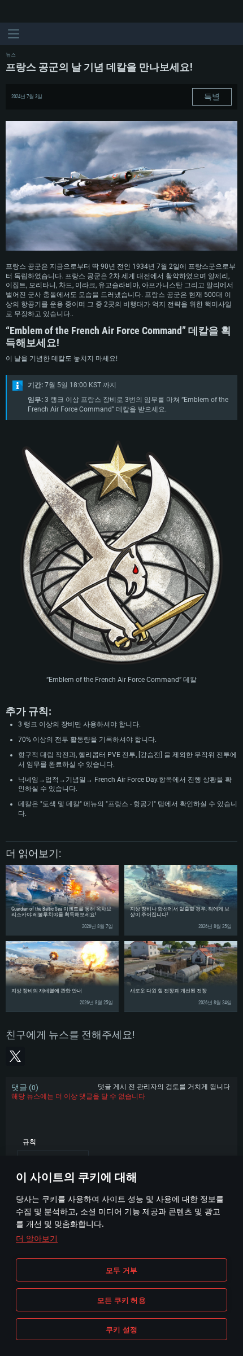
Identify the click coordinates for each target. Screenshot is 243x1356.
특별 (212, 96)
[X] (15, 1056)
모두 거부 (121, 1270)
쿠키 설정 (121, 1329)
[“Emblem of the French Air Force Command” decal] (121, 554)
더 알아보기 (37, 1238)
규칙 (29, 1142)
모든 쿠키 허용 (121, 1300)
